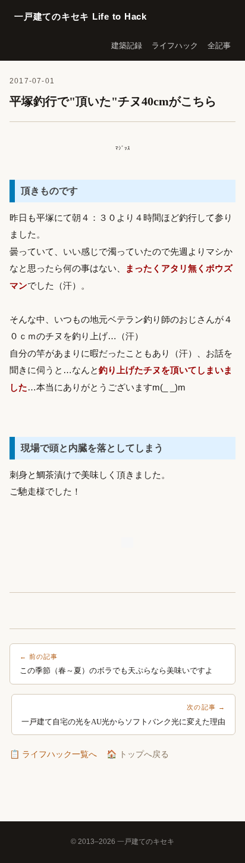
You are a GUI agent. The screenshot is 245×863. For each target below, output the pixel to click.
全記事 (219, 45)
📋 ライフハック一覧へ (53, 754)
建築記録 (126, 45)
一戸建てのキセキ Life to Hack (80, 16)
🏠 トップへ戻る (137, 754)
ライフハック (175, 45)
